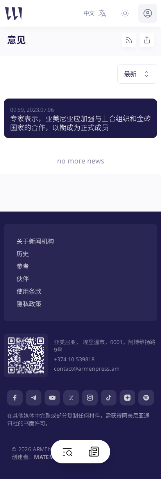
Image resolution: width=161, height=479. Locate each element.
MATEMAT (47, 457)
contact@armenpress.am (87, 368)
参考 (22, 266)
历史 (22, 253)
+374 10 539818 (74, 359)
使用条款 (28, 291)
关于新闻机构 (35, 241)
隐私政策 (28, 304)
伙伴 (22, 278)
